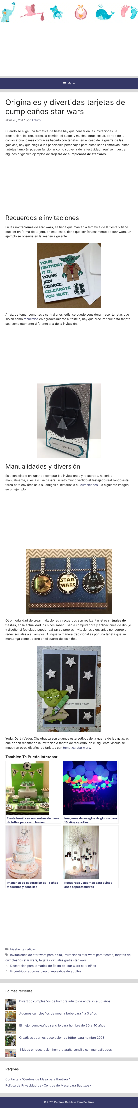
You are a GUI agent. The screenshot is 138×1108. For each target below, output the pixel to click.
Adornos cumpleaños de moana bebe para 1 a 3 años (58, 1013)
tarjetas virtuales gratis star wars (63, 960)
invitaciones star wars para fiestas (88, 955)
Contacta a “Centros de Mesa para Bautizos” (37, 1079)
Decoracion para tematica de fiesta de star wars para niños (53, 966)
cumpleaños (88, 485)
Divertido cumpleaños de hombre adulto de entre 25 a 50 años (64, 1001)
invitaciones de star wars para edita (36, 955)
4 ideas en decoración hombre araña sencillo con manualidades (65, 1049)
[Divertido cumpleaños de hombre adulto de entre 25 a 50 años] (10, 1005)
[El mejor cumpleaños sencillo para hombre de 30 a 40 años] (10, 1029)
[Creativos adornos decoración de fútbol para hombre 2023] (10, 1041)
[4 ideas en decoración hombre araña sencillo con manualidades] (10, 1053)
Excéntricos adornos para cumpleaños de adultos (46, 971)
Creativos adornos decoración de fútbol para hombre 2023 (61, 1037)
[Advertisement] (69, 51)
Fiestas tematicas (23, 949)
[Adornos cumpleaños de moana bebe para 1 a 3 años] (10, 1017)
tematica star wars (76, 747)
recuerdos (31, 319)
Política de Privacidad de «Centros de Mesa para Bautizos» (48, 1085)
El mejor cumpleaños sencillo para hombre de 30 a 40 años (62, 1025)
